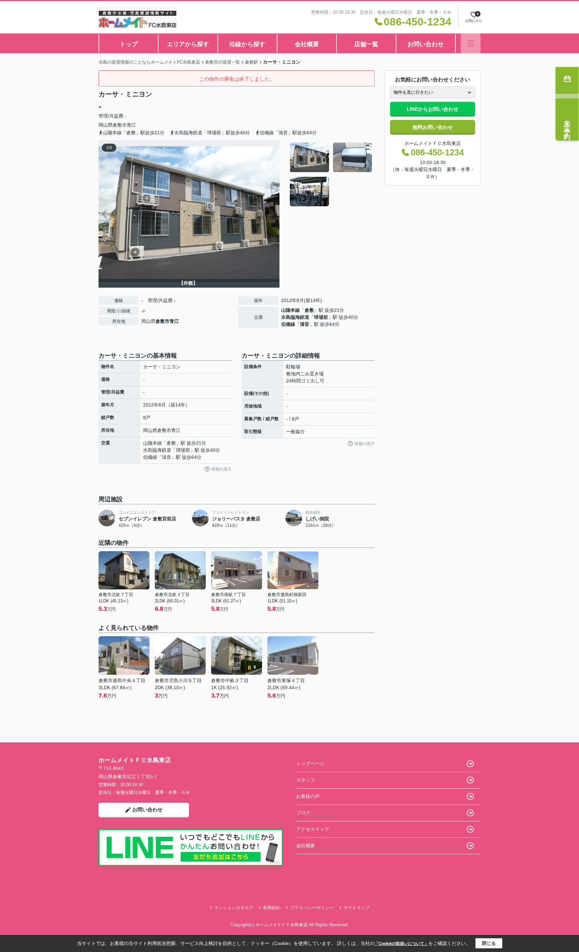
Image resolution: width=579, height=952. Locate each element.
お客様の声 (308, 796)
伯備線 (288, 324)
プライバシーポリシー (312, 907)
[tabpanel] (331, 174)
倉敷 (309, 310)
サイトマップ (356, 907)
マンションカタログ (233, 907)
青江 (131, 125)
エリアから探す (188, 44)
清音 (304, 324)
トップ (129, 44)
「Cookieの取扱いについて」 (401, 943)
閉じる (489, 943)
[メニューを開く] (470, 43)
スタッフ (305, 780)
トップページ (310, 763)
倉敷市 (120, 125)
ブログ (303, 812)
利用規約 (271, 907)
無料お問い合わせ (432, 127)
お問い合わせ (425, 44)
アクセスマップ (312, 829)
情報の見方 (221, 469)
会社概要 (307, 44)
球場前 (321, 317)
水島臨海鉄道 (295, 317)
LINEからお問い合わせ (432, 109)
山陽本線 (290, 310)
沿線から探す (247, 44)
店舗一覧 (366, 44)
